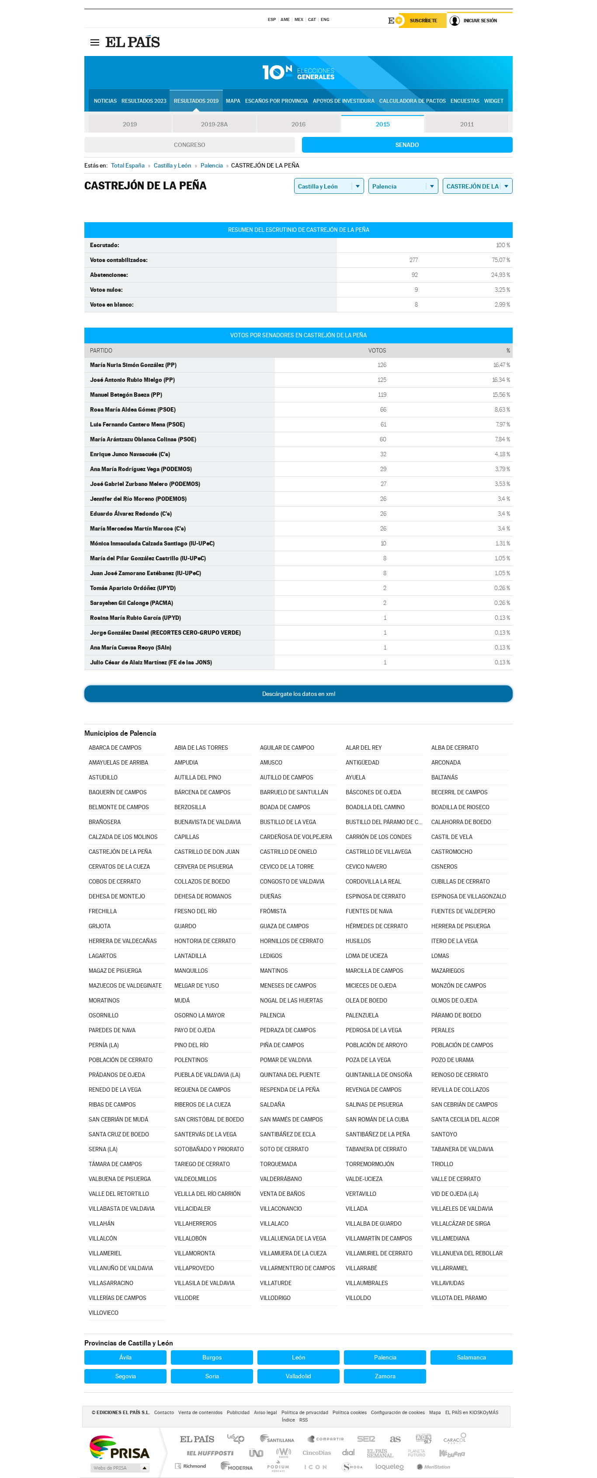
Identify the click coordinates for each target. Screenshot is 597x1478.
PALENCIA (272, 1015)
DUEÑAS (270, 896)
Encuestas (465, 101)
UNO (257, 1452)
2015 (383, 124)
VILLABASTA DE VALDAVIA (122, 1208)
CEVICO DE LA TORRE (287, 866)
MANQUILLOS (191, 971)
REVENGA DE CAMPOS (374, 1090)
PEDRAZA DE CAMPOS (288, 1030)
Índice (288, 1420)
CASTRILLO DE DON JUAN (206, 852)
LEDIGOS (271, 956)
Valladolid (298, 1376)
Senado (407, 144)
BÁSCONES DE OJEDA (373, 792)
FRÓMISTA (273, 911)
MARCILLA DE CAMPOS (374, 971)
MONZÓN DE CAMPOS (458, 985)
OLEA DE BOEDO (366, 1000)
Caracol (452, 1439)
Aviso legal (265, 1412)
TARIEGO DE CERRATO (202, 1164)
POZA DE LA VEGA (368, 1060)
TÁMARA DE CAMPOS (115, 1164)
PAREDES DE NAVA (112, 1030)
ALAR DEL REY (364, 747)
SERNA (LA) (103, 1149)
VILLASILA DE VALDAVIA (204, 1283)
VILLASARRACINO (111, 1283)
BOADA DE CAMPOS (285, 807)
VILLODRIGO (275, 1298)
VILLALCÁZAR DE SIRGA (460, 1223)
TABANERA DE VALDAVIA (462, 1149)
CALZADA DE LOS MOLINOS (123, 837)
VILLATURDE (276, 1283)
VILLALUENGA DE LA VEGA (293, 1238)
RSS (303, 1420)
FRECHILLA (103, 911)
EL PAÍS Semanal (380, 1452)
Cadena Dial (349, 1452)
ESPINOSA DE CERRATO (376, 896)
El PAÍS (197, 1439)
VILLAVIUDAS (448, 1283)
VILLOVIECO (103, 1313)
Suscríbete (423, 20)
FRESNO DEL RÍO (195, 911)
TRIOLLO (442, 1164)
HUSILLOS (358, 941)
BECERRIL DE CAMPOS (459, 792)
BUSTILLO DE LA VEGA (288, 822)
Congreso (189, 144)
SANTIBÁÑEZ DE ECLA (288, 1134)
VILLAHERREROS (195, 1223)
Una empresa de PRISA (119, 1446)
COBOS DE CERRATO (115, 881)
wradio (282, 1452)
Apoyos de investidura (344, 101)
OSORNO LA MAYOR (199, 1015)
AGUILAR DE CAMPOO (287, 747)
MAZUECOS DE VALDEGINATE (125, 985)
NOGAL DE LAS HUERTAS (291, 1000)
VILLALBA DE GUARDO (374, 1223)
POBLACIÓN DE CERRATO (121, 1060)
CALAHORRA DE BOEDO (461, 822)
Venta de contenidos (200, 1412)
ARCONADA (446, 762)
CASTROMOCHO (451, 852)
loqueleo (390, 1466)
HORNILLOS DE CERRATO (291, 941)
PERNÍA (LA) (104, 1045)
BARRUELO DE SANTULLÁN (294, 792)
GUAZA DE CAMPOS (284, 926)
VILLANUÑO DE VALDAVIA (121, 1268)
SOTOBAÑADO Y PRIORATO (209, 1149)
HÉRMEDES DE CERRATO (377, 926)
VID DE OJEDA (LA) (455, 1194)
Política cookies (350, 1412)
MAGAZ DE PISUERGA (115, 971)
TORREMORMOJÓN (370, 1164)
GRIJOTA (100, 926)
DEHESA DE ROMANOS (203, 896)
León (298, 1357)
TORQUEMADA (278, 1164)
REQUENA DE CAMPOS (202, 1090)
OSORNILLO (103, 1015)
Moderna (234, 1466)
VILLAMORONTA (194, 1253)
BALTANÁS (444, 777)
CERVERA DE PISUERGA (203, 866)
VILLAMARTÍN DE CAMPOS (379, 1238)
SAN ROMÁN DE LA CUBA (377, 1119)
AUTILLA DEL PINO (197, 777)
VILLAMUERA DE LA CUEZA (293, 1253)
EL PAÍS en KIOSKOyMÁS (471, 1412)
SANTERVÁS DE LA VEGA (205, 1134)
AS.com (391, 1439)
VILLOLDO (358, 1298)
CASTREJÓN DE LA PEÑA (120, 852)
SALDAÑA (272, 1104)
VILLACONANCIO (281, 1208)
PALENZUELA (362, 1015)
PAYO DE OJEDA (194, 1030)
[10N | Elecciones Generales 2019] (298, 72)
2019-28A (214, 124)
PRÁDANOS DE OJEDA (117, 1075)
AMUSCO (271, 762)
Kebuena (444, 1452)
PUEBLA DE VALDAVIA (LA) (207, 1075)
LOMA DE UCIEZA (367, 956)
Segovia (125, 1376)
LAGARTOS (103, 956)
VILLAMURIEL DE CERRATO (379, 1253)
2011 (467, 124)
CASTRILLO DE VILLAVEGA (378, 852)
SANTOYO (444, 1134)
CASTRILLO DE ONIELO (288, 852)
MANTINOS (274, 971)
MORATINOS (104, 1000)
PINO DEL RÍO (191, 1045)
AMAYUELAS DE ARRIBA (118, 762)
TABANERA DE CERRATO (376, 1149)
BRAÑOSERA (105, 822)
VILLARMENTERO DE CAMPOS (297, 1268)
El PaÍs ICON (315, 1466)
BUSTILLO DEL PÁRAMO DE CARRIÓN (384, 822)
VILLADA (357, 1208)
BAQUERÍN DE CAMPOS (118, 792)
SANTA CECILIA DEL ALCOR (465, 1119)
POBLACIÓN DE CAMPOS (462, 1045)
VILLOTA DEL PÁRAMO (459, 1298)
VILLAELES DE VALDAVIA (462, 1208)
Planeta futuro (413, 1452)
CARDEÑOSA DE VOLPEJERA (296, 837)
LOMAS (440, 956)
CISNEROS (444, 866)
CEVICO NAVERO (366, 866)
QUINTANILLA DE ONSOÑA (379, 1075)
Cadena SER (364, 1439)
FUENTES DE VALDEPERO (463, 911)
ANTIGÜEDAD (362, 762)
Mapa (233, 101)
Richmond (191, 1466)
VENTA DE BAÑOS (282, 1194)
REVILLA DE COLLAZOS (460, 1090)
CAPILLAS (186, 837)
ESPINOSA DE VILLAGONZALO (468, 896)
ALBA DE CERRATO (455, 747)
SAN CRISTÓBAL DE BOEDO (209, 1119)
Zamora (385, 1376)
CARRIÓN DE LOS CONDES (379, 837)
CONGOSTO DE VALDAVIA (292, 881)
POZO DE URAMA (452, 1060)
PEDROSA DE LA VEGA (374, 1030)
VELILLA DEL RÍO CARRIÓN (207, 1194)
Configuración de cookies (398, 1412)
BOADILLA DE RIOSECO (460, 807)
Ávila (125, 1357)
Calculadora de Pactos (412, 101)
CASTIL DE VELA (451, 837)
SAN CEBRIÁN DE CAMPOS (464, 1104)
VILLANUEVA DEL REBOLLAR (467, 1253)
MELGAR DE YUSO (196, 985)
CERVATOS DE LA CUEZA (119, 866)
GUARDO (185, 926)
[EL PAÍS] (133, 41)
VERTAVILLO (361, 1194)
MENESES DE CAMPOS (288, 985)
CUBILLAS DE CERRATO (460, 881)
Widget (493, 101)
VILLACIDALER (192, 1208)
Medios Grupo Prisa (119, 1468)
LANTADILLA (190, 956)
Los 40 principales (238, 1439)
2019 (130, 124)
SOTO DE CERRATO (284, 1149)
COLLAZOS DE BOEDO (202, 881)
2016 (298, 124)
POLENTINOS (191, 1060)
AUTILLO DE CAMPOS (286, 777)
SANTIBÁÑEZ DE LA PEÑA (378, 1134)
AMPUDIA (186, 762)
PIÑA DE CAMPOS (282, 1045)
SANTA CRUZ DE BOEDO (119, 1134)
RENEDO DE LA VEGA (115, 1090)
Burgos (212, 1357)
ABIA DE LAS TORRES (201, 747)
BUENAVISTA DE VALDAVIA (207, 822)
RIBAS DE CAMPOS (112, 1104)
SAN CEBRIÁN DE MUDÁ (118, 1119)
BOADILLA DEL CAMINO (375, 807)
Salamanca (471, 1357)
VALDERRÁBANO (281, 1179)
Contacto (164, 1412)
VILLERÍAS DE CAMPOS (117, 1298)
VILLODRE (186, 1298)
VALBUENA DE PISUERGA (120, 1179)
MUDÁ (182, 1000)
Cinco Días (315, 1452)
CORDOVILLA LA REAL (373, 881)
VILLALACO (274, 1223)
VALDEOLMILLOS (195, 1179)
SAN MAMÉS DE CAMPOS (291, 1119)
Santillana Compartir (326, 1439)
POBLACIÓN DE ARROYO (376, 1045)
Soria (212, 1376)
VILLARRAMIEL (449, 1268)
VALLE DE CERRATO (456, 1179)
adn (420, 1439)
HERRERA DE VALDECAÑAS (123, 941)
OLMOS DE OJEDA (454, 1000)
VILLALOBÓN (190, 1238)
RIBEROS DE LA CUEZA (202, 1104)
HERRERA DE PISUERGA (460, 926)
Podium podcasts (277, 1466)
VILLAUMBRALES (367, 1283)
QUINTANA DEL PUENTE (290, 1075)
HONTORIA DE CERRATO (205, 941)
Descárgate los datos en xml (298, 693)
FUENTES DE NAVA (369, 911)
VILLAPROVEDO (194, 1268)
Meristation (432, 1466)
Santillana (280, 1439)
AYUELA (355, 777)
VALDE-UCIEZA (364, 1179)
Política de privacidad (304, 1412)
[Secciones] (94, 41)
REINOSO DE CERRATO (459, 1075)
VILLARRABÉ (361, 1268)
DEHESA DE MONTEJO (117, 896)
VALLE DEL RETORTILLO (119, 1194)
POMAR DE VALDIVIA (286, 1060)
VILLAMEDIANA (450, 1238)
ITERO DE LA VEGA (454, 941)
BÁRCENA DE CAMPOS (202, 792)
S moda (351, 1466)
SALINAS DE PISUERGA (374, 1104)
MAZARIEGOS (448, 971)
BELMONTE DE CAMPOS (119, 807)
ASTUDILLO (103, 777)
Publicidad (238, 1412)
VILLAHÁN (102, 1223)
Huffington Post (208, 1452)
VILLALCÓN (103, 1238)
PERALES (443, 1030)
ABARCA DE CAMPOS (115, 747)
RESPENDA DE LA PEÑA (289, 1090)
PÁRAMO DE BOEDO (456, 1015)
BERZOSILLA (190, 807)
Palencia (385, 1357)
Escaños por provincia (276, 101)
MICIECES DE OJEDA (371, 985)
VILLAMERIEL (105, 1253)
